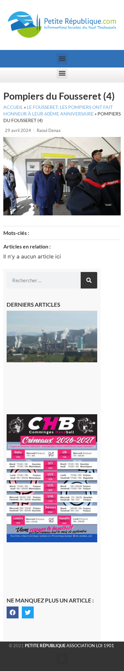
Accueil (13, 107)
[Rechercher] (89, 280)
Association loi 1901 (69, 645)
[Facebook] (13, 612)
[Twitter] (28, 612)
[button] (62, 58)
